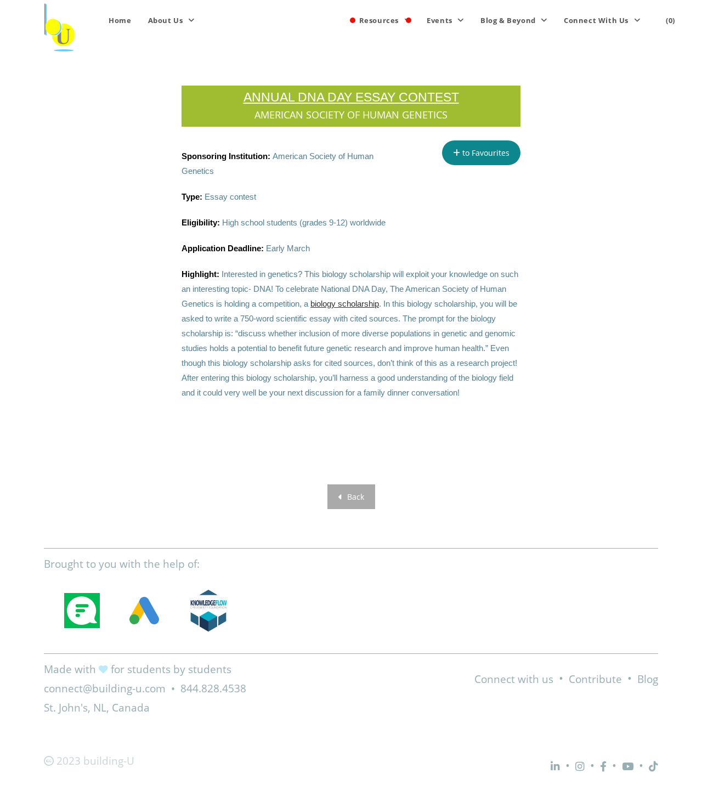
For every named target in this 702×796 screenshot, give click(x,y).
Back (354, 497)
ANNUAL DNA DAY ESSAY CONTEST (351, 97)
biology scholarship (344, 303)
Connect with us (513, 679)
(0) (670, 20)
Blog (647, 679)
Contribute (595, 679)
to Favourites (484, 153)
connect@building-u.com (105, 688)
